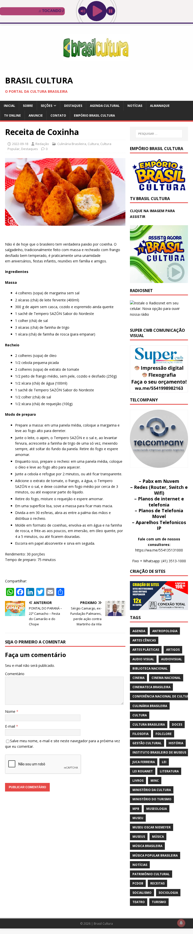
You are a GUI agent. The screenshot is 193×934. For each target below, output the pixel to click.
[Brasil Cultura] (96, 67)
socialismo (142, 893)
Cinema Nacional (166, 678)
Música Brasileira (147, 846)
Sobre (28, 106)
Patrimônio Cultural (151, 874)
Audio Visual (143, 659)
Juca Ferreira (143, 762)
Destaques (73, 106)
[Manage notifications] (181, 923)
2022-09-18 (20, 144)
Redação (42, 144)
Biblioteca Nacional (150, 668)
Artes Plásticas (145, 649)
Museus (138, 836)
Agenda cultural (105, 106)
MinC (155, 780)
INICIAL (9, 106)
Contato (58, 115)
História (176, 743)
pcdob (137, 883)
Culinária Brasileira (71, 144)
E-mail (10, 726)
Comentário (14, 673)
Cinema (138, 678)
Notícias (134, 106)
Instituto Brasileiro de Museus (159, 752)
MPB (135, 809)
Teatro (138, 902)
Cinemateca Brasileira (151, 687)
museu (137, 818)
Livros (137, 780)
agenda (138, 631)
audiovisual (171, 659)
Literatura (169, 771)
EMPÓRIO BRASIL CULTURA (94, 115)
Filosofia (140, 734)
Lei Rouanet (142, 771)
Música (158, 836)
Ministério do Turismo (151, 799)
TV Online (12, 115)
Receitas (157, 883)
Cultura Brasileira (148, 724)
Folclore (164, 734)
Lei (164, 762)
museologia (156, 809)
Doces (177, 724)
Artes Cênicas (144, 640)
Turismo (159, 902)
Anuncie (36, 115)
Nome (10, 711)
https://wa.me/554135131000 (159, 550)
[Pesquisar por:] (159, 133)
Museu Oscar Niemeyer (151, 827)
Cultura (93, 144)
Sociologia (168, 893)
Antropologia (164, 631)
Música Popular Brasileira (155, 855)
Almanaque (160, 106)
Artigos (173, 649)
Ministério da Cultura (151, 790)
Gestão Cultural (147, 743)
